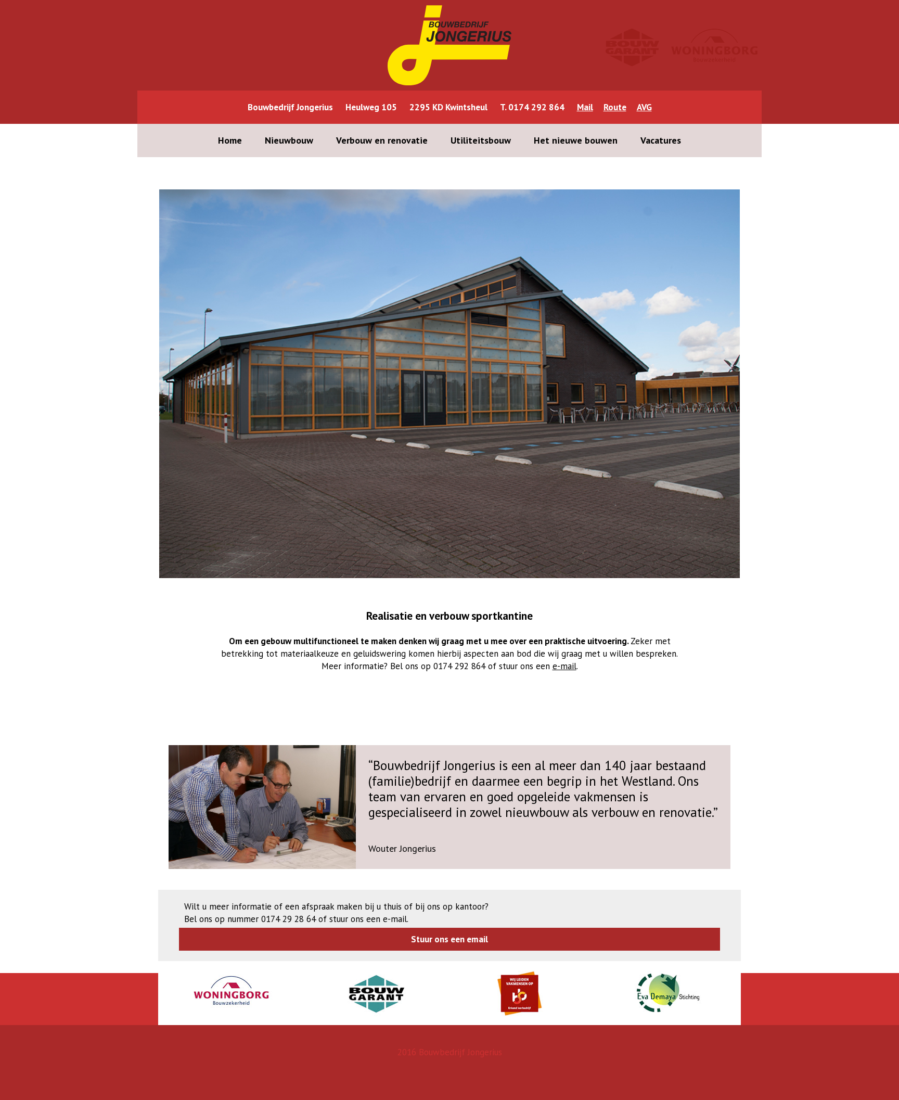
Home (230, 140)
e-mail (564, 666)
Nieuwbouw (289, 140)
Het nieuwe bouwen (576, 140)
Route (614, 107)
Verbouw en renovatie (382, 140)
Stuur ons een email (449, 939)
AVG (644, 107)
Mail (585, 107)
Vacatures (660, 140)
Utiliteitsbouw (481, 140)
